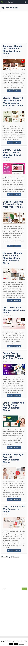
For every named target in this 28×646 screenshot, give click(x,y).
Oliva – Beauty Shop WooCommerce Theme (14, 509)
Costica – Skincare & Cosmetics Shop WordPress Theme (13, 204)
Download (18, 90)
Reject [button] (16, 644)
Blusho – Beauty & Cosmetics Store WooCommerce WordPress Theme (13, 101)
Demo (10, 90)
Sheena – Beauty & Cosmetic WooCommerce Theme (13, 458)
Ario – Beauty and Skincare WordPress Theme (14, 310)
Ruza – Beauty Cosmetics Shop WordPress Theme (13, 355)
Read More (21, 644)
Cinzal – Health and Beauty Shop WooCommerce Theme (13, 406)
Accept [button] (11, 644)
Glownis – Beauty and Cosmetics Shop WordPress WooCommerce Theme (12, 258)
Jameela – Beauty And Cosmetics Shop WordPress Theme (12, 49)
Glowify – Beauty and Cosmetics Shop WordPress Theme (12, 153)
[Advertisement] (14, 27)
